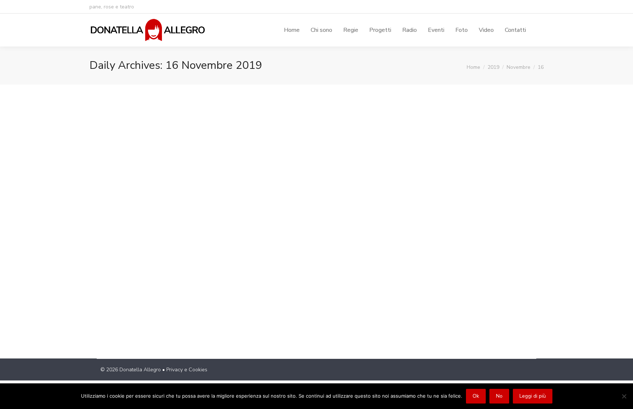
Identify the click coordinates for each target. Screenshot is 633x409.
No (499, 396)
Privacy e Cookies (186, 369)
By (180, 294)
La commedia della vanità (145, 281)
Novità (106, 294)
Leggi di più (532, 396)
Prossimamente (133, 294)
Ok (476, 396)
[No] (624, 396)
